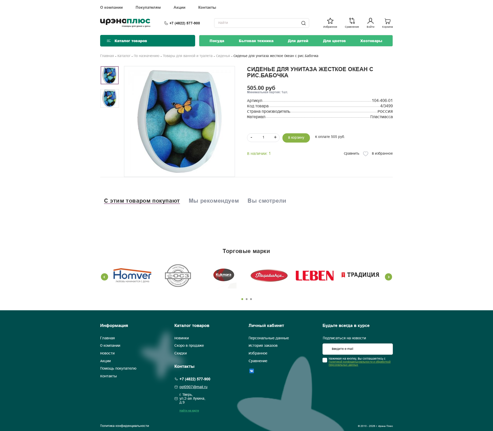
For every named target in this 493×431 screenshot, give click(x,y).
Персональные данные (269, 338)
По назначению (146, 56)
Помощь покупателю (118, 369)
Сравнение (258, 361)
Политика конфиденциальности (124, 426)
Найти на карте (189, 410)
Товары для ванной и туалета (188, 56)
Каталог (123, 56)
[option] (179, 121)
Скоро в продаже (189, 346)
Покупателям (148, 7)
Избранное (258, 353)
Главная (107, 56)
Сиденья (223, 56)
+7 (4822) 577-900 (184, 23)
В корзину (296, 137)
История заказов (263, 346)
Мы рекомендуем (214, 200)
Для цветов (334, 40)
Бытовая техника (256, 40)
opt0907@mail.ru (193, 387)
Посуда (217, 40)
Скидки (180, 353)
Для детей (298, 40)
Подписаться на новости (344, 338)
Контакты (207, 7)
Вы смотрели (267, 200)
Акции (179, 7)
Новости (107, 353)
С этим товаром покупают (142, 200)
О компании (111, 7)
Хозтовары (371, 40)
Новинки (181, 338)
